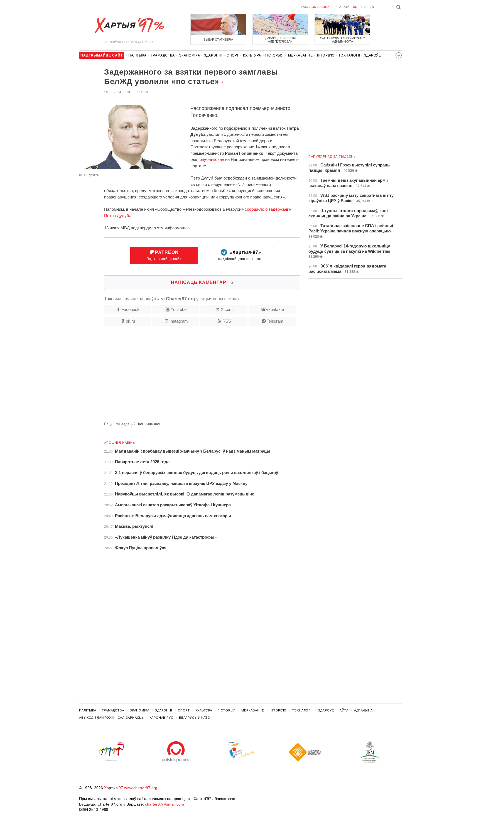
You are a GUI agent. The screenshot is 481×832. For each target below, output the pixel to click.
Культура (252, 55)
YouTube (178, 309)
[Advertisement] (189, 376)
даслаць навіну (315, 6)
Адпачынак (364, 710)
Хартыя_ (129, 25)
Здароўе (372, 55)
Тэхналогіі (349, 55)
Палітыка (137, 55)
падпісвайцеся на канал (240, 255)
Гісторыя (274, 55)
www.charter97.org (140, 788)
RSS (226, 321)
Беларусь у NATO (194, 717)
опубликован (212, 159)
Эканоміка (189, 55)
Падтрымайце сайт (163, 255)
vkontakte (275, 309)
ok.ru (130, 321)
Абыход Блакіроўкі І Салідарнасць (111, 717)
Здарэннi (213, 55)
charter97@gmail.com (164, 804)
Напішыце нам (148, 424)
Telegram (275, 321)
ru (363, 6)
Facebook (130, 309)
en (372, 6)
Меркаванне (300, 55)
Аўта (344, 710)
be (355, 6)
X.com (227, 309)
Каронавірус (161, 717)
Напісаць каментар (202, 282)
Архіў (344, 6)
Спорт (233, 55)
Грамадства (163, 55)
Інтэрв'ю (326, 55)
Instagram (179, 321)
